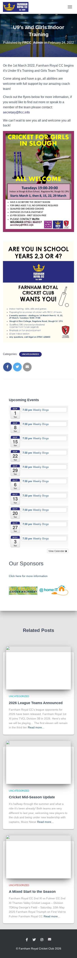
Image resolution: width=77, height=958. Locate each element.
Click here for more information (28, 576)
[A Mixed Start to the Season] (38, 856)
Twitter (34, 939)
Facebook (27, 939)
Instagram (41, 939)
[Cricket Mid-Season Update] (38, 762)
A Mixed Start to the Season (32, 892)
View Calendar (56, 551)
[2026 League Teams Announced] (38, 667)
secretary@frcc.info (16, 112)
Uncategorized (30, 354)
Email (49, 939)
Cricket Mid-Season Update (32, 797)
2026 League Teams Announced (36, 703)
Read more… (36, 727)
